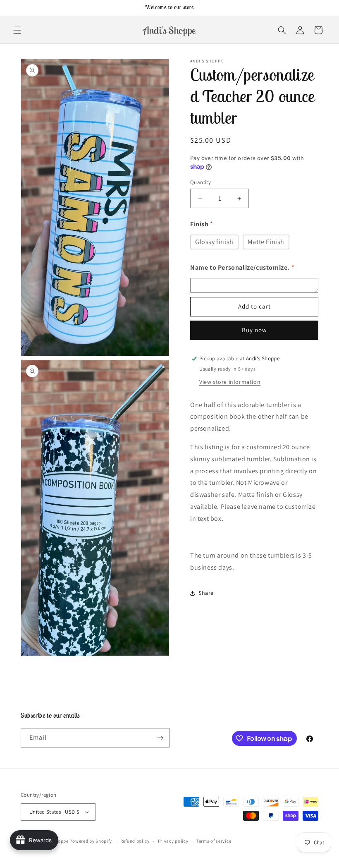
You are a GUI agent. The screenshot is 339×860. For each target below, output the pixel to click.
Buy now (254, 330)
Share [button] (206, 592)
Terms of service (213, 841)
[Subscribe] (160, 737)
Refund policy (135, 841)
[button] (17, 30)
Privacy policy (173, 841)
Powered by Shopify (90, 841)
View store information (229, 382)
